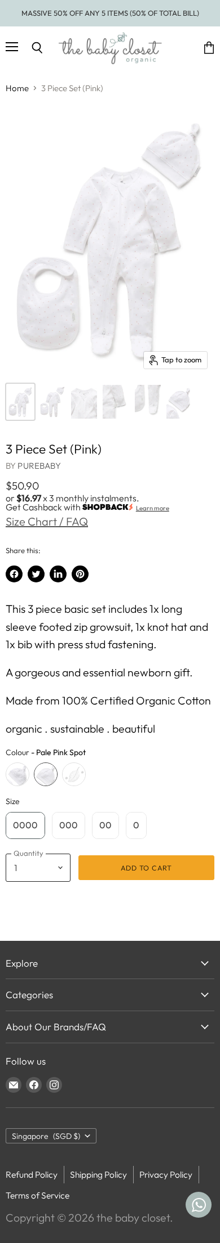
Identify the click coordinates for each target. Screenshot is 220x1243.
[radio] (17, 774)
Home (17, 88)
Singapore (46, 1136)
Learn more (152, 508)
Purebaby (38, 465)
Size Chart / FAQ (47, 521)
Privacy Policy (165, 1174)
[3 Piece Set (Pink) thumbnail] (20, 402)
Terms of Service (37, 1195)
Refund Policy (32, 1174)
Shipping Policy (98, 1174)
